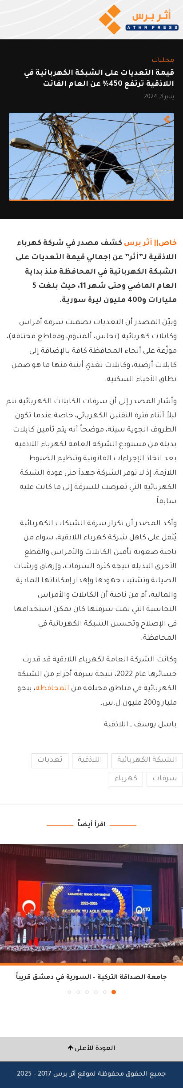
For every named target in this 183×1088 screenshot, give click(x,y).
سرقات (164, 779)
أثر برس (138, 244)
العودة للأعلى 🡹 (91, 1049)
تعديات (50, 760)
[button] (7, 918)
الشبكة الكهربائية (147, 760)
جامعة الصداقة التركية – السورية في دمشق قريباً (91, 977)
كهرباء (126, 779)
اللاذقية (90, 760)
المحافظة (52, 689)
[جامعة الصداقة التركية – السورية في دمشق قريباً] (91, 905)
